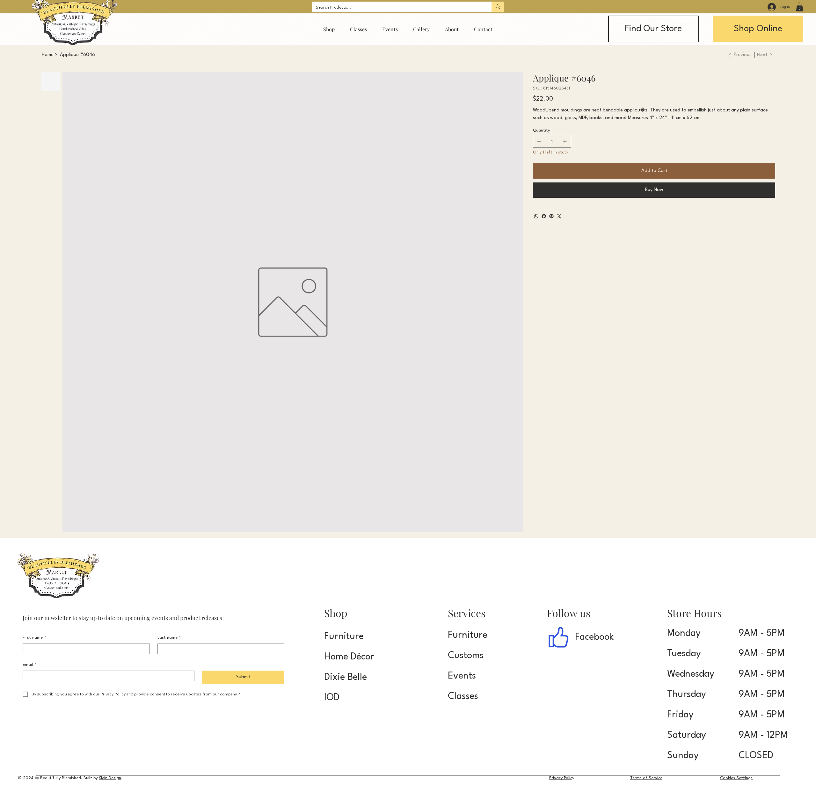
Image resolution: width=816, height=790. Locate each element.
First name (34, 638)
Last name (169, 638)
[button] (799, 7)
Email (29, 665)
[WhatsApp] (536, 216)
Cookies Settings (736, 778)
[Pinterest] (551, 216)
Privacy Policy (561, 778)
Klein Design (110, 778)
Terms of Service (646, 778)
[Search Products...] (498, 7)
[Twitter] (559, 216)
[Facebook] (544, 216)
